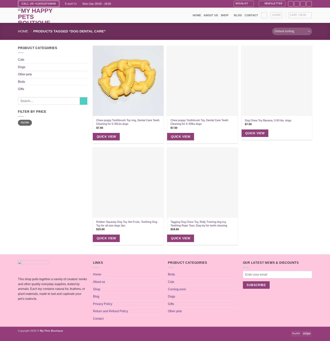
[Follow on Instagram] (297, 3)
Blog (238, 15)
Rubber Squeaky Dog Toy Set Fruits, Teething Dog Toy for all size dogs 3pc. (126, 223)
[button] (272, 4)
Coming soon (177, 289)
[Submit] (83, 101)
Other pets (25, 74)
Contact (251, 15)
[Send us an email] (309, 3)
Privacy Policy (102, 304)
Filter (25, 122)
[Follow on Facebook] (291, 3)
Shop (224, 15)
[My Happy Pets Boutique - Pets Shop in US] (37, 15)
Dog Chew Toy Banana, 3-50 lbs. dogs (268, 120)
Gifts (21, 89)
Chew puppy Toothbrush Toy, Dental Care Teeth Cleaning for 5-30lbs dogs (199, 122)
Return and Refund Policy (110, 311)
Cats (21, 59)
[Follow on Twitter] (303, 3)
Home (197, 15)
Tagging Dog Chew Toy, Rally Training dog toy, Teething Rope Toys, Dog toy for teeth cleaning (199, 223)
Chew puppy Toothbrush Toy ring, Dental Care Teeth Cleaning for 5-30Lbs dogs (127, 122)
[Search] (264, 15)
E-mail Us (71, 3)
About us (211, 15)
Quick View (106, 136)
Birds (21, 81)
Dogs (21, 67)
